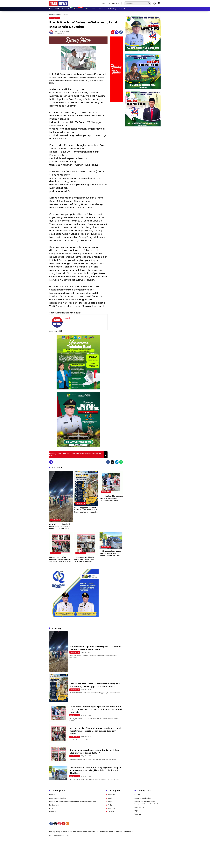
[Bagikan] (121, 32)
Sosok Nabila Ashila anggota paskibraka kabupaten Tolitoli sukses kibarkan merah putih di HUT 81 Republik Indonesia (111, 498)
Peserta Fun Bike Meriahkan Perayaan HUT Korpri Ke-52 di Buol (72, 801)
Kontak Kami (54, 805)
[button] (149, 3)
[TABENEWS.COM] (58, 3)
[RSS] (67, 823)
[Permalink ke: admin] (51, 32)
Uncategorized (54, 18)
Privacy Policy (54, 831)
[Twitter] (112, 462)
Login (51, 808)
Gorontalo (112, 808)
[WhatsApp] (121, 462)
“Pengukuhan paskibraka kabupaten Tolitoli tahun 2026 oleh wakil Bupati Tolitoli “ (84, 559)
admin (56, 31)
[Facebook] (108, 462)
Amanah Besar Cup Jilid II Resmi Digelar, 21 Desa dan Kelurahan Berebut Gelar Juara (60, 526)
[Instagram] (59, 823)
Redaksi (52, 795)
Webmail (52, 812)
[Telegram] (117, 462)
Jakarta (111, 812)
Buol (110, 798)
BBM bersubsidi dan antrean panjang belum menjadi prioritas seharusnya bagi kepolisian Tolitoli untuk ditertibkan (111, 553)
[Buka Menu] (159, 3)
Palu (110, 801)
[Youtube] (63, 823)
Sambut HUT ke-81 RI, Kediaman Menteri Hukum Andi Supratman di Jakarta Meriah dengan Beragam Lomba (60, 559)
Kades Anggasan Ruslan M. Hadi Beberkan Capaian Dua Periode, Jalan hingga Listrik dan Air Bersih (85, 510)
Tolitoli (110, 805)
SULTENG (111, 795)
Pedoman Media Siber (57, 798)
